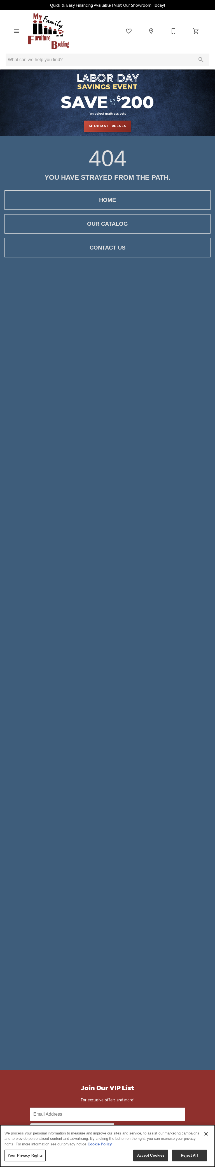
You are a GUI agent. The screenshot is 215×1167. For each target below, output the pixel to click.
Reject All (189, 1155)
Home (107, 200)
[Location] (151, 31)
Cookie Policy (100, 1144)
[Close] (206, 1134)
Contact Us (107, 248)
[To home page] (48, 31)
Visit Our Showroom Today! (139, 5)
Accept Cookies (151, 1155)
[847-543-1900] (173, 31)
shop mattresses (108, 126)
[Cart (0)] (196, 31)
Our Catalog (107, 224)
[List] (128, 31)
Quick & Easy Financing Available (80, 5)
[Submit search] (201, 60)
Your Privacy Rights (25, 1155)
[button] (17, 31)
